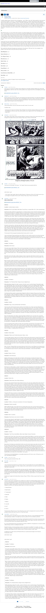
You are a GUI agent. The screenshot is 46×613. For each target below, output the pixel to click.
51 (27, 601)
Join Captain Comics (5, 80)
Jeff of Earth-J (10, 18)
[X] (2, 14)
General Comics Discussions (25, 18)
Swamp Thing (7, 16)
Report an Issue (19, 606)
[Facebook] (7, 14)
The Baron (5, 87)
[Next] (28, 601)
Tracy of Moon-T (6, 514)
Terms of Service (26, 606)
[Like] (44, 14)
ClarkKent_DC (6, 96)
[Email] (5, 14)
